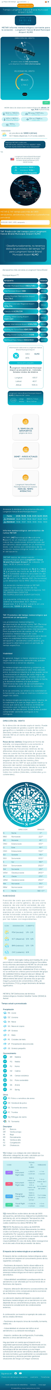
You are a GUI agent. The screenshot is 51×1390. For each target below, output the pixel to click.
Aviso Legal (42, 1385)
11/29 (25, 94)
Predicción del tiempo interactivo (15, 1377)
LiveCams (34, 1377)
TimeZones (45, 1377)
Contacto (33, 1385)
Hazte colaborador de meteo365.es (16, 1385)
